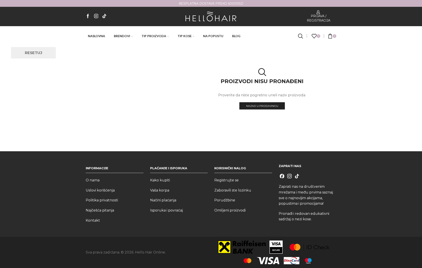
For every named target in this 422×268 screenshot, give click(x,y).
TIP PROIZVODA (154, 36)
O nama (93, 180)
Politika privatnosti (102, 200)
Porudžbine (224, 200)
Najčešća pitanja (100, 210)
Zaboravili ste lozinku (232, 190)
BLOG (236, 36)
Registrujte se (226, 180)
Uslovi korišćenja (100, 190)
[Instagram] (96, 16)
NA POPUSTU (213, 36)
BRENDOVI (122, 36)
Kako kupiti (160, 180)
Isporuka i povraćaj (166, 210)
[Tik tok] (104, 16)
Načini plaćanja (163, 200)
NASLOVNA (96, 36)
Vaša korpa (159, 190)
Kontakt (93, 220)
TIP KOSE (185, 36)
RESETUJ (33, 53)
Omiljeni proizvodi (230, 210)
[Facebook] (88, 16)
